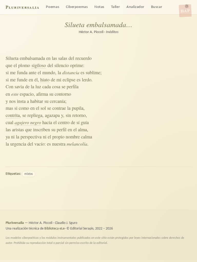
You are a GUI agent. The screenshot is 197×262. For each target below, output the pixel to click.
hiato (45, 80)
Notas (99, 7)
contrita (13, 115)
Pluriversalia (22, 7)
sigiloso (39, 65)
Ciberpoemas (77, 7)
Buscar (156, 7)
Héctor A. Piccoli (91, 32)
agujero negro (28, 122)
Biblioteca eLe (54, 228)
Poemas (52, 7)
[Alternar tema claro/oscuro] (186, 6)
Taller (115, 7)
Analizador (135, 7)
